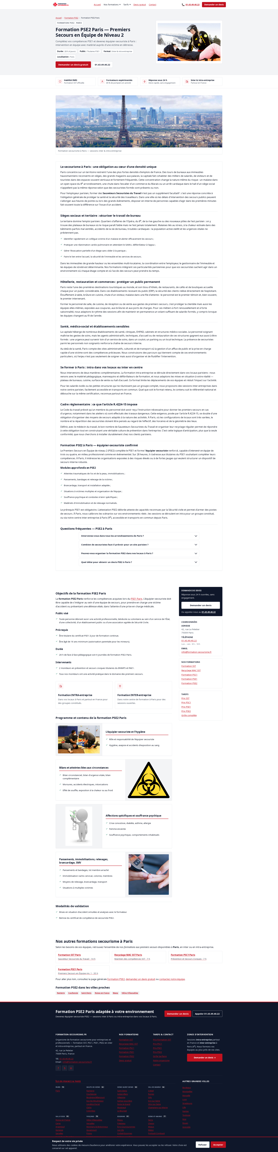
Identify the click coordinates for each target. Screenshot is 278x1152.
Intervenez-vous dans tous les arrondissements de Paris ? (112, 535)
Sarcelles (59, 1133)
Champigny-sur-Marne (158, 1107)
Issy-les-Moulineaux (95, 1101)
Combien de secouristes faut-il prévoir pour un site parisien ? (114, 544)
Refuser (202, 1144)
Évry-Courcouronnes (126, 1126)
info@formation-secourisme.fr (196, 652)
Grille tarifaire (160, 1056)
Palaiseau (121, 1123)
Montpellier (187, 1091)
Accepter (218, 1144)
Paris (58, 1090)
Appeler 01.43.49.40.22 (207, 1013)
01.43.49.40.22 (190, 4)
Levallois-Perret (93, 1104)
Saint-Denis (86, 993)
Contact (152, 4)
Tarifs (126, 4)
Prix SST (185, 698)
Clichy (89, 1107)
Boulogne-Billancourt (95, 1097)
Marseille (186, 1095)
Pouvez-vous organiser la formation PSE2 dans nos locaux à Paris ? (117, 553)
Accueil (97, 4)
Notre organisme (161, 1060)
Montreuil (121, 1107)
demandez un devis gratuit (140, 979)
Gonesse (59, 1130)
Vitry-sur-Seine (154, 1104)
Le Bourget (122, 1111)
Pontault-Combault (156, 1133)
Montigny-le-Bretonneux (97, 1126)
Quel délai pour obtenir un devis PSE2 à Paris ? (106, 562)
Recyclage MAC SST (191, 670)
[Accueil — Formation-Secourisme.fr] (61, 4)
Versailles (90, 1123)
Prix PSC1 (186, 702)
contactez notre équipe (172, 979)
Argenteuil (60, 1126)
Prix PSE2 (186, 711)
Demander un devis (214, 4)
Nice (184, 1119)
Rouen (185, 1123)
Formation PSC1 (189, 674)
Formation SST (188, 666)
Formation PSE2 (71, 17)
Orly (150, 1097)
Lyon (184, 1099)
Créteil (151, 1090)
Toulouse (186, 1115)
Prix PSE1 (186, 706)
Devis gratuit (139, 4)
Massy (115, 993)
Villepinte (121, 1097)
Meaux (151, 1126)
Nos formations (111, 4)
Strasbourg (187, 1103)
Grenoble (186, 1127)
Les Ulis (120, 1130)
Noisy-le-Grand (123, 1104)
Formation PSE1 (189, 678)
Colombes (90, 1111)
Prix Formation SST (162, 1039)
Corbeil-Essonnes (124, 1133)
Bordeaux (186, 1087)
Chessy (151, 1123)
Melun (151, 1130)
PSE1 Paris (136, 598)
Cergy (58, 1123)
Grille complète (189, 715)
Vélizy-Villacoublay (130, 993)
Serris (150, 1120)
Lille (184, 1107)
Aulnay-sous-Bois (124, 1101)
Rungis (151, 1094)
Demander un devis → (205, 1057)
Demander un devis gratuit (73, 64)
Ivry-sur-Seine (154, 1101)
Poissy (89, 1133)
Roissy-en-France (102, 993)
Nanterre (61, 993)
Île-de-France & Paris (68, 1081)
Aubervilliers (122, 1094)
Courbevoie (73, 993)
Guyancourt (91, 1130)
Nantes (185, 1111)
